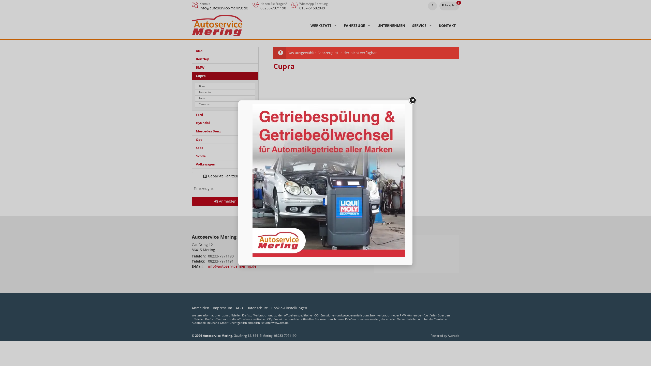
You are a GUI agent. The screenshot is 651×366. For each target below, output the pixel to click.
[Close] (412, 100)
